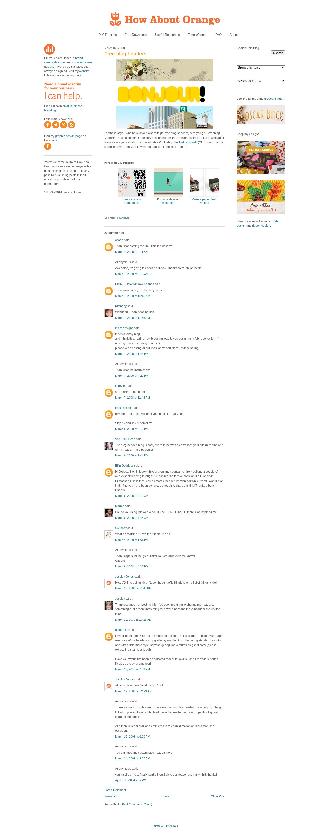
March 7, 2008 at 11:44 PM (132, 397)
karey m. (120, 386)
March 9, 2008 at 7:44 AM (131, 518)
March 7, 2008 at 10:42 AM (132, 296)
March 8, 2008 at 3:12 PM (131, 429)
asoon (119, 240)
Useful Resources (167, 35)
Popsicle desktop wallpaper (168, 201)
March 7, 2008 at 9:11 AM (131, 252)
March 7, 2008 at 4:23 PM (131, 375)
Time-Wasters (197, 35)
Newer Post (111, 796)
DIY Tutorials (108, 35)
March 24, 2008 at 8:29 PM (132, 758)
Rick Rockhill (123, 407)
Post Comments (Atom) (137, 804)
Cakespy (121, 528)
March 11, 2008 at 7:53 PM (132, 669)
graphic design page (68, 136)
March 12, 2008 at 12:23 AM (133, 691)
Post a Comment (115, 790)
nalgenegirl (122, 630)
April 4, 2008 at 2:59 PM (130, 780)
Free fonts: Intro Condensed (132, 201)
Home (165, 796)
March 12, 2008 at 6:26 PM (132, 736)
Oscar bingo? (275, 98)
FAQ (218, 35)
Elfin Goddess (124, 465)
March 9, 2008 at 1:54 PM (131, 540)
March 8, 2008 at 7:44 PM (131, 455)
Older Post (218, 796)
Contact (235, 35)
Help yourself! (188, 142)
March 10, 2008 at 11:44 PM (133, 588)
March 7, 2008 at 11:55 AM (132, 318)
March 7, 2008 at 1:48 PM (131, 354)
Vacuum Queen (125, 439)
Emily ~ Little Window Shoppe (134, 284)
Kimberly (121, 306)
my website (82, 71)
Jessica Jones (124, 576)
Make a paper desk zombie (204, 201)
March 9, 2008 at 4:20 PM (131, 566)
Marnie (119, 506)
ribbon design (261, 225)
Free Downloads (136, 35)
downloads (123, 217)
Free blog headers (125, 53)
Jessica (120, 598)
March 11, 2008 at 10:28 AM (133, 619)
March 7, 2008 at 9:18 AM (131, 274)
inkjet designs (124, 328)
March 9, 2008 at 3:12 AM (131, 496)
